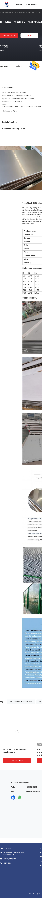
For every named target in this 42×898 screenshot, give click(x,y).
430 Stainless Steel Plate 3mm (21, 702)
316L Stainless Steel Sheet (24, 12)
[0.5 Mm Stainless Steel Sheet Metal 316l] (17, 732)
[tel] (26, 797)
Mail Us (29, 35)
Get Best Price (9, 35)
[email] (13, 797)
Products (9, 12)
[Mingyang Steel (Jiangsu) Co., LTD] (6, 4)
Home (2, 12)
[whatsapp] (19, 797)
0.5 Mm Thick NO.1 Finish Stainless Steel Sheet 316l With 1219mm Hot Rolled (15, 752)
